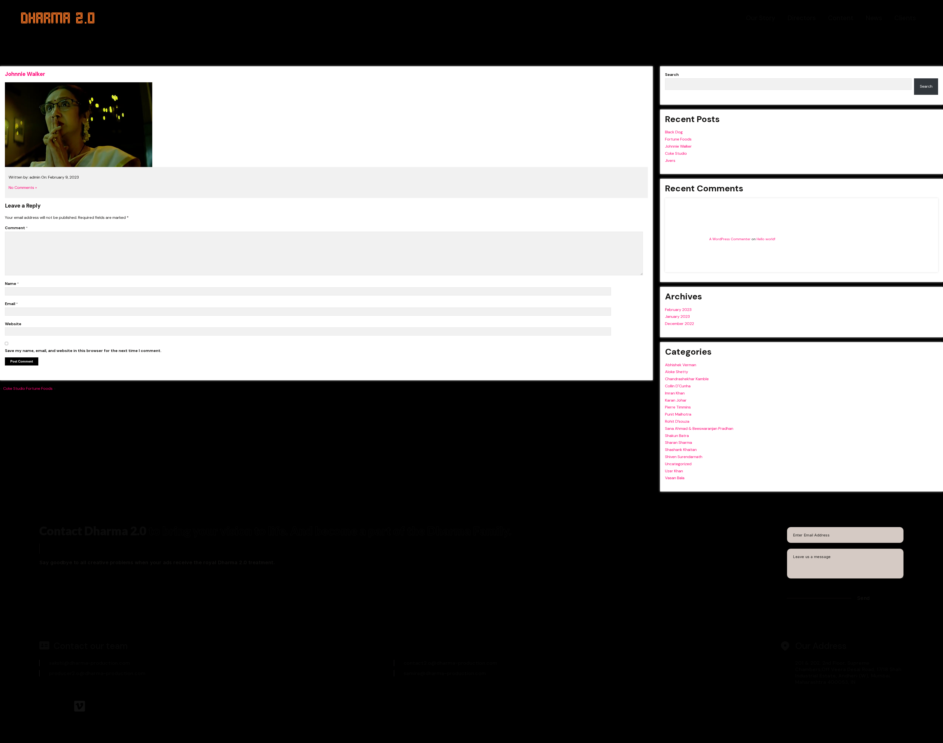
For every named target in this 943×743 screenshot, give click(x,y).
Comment (16, 227)
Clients (905, 18)
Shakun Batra (677, 435)
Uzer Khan (674, 471)
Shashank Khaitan (681, 449)
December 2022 (679, 323)
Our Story (760, 18)
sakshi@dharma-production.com (89, 663)
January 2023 (677, 316)
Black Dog (674, 132)
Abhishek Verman (680, 364)
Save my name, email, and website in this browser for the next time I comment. (83, 350)
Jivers (670, 160)
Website (13, 323)
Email (11, 303)
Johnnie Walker (25, 74)
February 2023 (678, 309)
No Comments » (23, 187)
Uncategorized (678, 463)
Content (840, 18)
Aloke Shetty (676, 371)
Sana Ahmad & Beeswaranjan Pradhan (699, 428)
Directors (802, 18)
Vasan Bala (674, 477)
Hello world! (766, 239)
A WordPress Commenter (729, 239)
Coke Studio (14, 388)
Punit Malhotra (678, 414)
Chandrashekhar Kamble (687, 378)
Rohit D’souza (677, 421)
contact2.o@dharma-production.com (451, 663)
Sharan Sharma (678, 442)
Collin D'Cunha (678, 386)
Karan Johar (676, 400)
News (874, 18)
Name (12, 283)
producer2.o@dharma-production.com (97, 673)
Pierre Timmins (678, 407)
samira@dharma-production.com (445, 673)
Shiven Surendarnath (683, 456)
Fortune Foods (39, 388)
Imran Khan (675, 393)
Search (672, 74)
